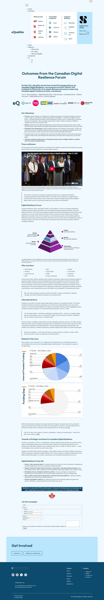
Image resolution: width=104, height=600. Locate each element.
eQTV (70, 39)
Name (26, 511)
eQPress (40, 37)
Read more (82, 34)
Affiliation (26, 518)
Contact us (17, 553)
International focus (69, 94)
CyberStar (73, 307)
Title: (25, 519)
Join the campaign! (49, 96)
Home (30, 9)
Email (25, 516)
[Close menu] (26, 5)
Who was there (58, 94)
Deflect (40, 21)
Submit (24, 528)
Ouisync (56, 32)
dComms (56, 27)
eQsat (55, 37)
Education (72, 23)
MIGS (38, 434)
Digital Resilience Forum (45, 94)
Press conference (32, 94)
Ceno (55, 23)
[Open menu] (90, 1)
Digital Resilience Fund (36, 96)
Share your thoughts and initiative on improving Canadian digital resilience (44, 526)
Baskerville (70, 584)
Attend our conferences (33, 553)
